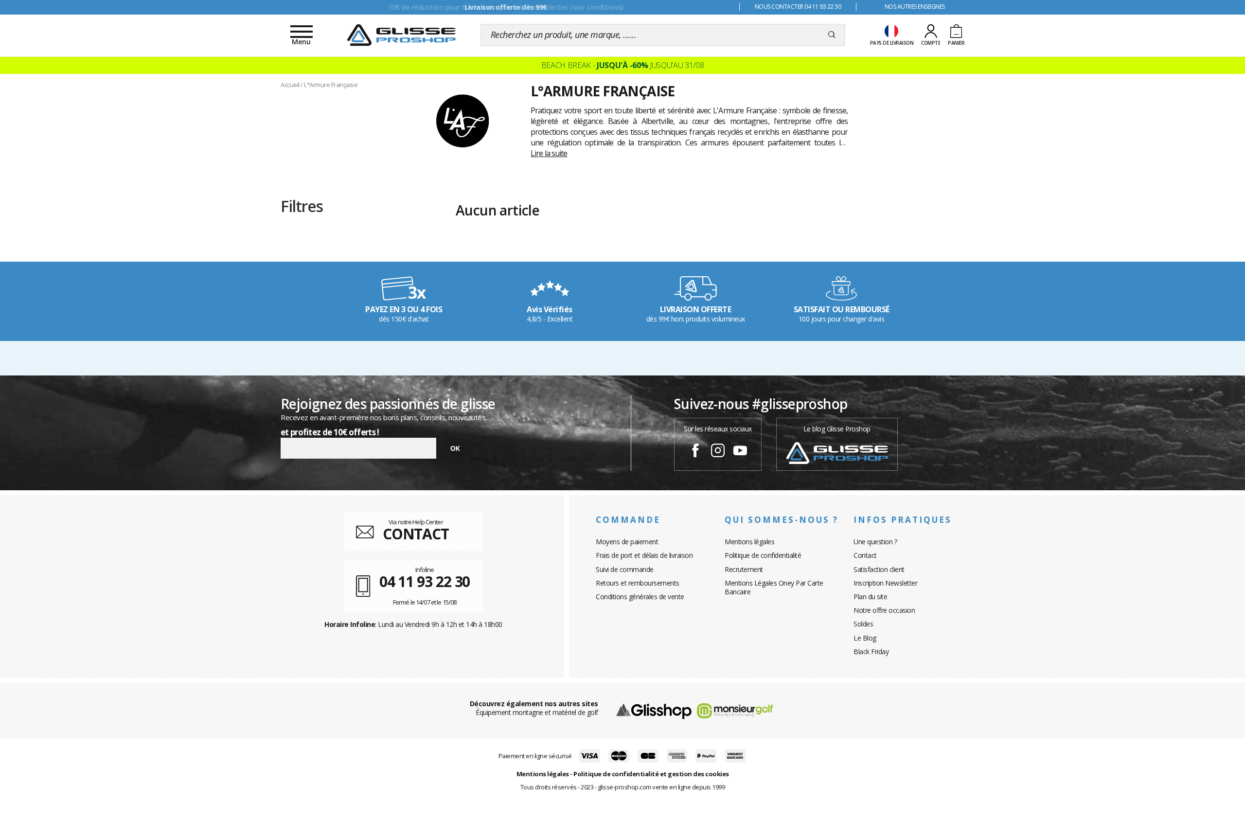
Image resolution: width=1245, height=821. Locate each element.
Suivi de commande (625, 569)
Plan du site (870, 596)
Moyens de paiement (627, 541)
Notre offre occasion (884, 610)
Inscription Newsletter (885, 583)
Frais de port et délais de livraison (644, 555)
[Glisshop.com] (654, 709)
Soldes (863, 623)
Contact (865, 555)
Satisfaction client (879, 569)
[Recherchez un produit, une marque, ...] (831, 35)
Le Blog (865, 638)
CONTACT (416, 534)
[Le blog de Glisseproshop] (837, 452)
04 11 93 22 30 (424, 581)
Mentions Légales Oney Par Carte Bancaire (774, 587)
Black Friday (871, 651)
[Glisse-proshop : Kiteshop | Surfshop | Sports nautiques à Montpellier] (401, 35)
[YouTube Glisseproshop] (740, 452)
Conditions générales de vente (640, 596)
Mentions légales (749, 541)
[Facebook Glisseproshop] (695, 452)
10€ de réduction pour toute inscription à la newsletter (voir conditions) (505, 7)
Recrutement (744, 569)
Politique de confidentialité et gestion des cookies (651, 773)
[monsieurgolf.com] (735, 709)
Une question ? (875, 541)
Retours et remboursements (637, 583)
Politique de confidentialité (763, 555)
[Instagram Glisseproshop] (718, 452)
